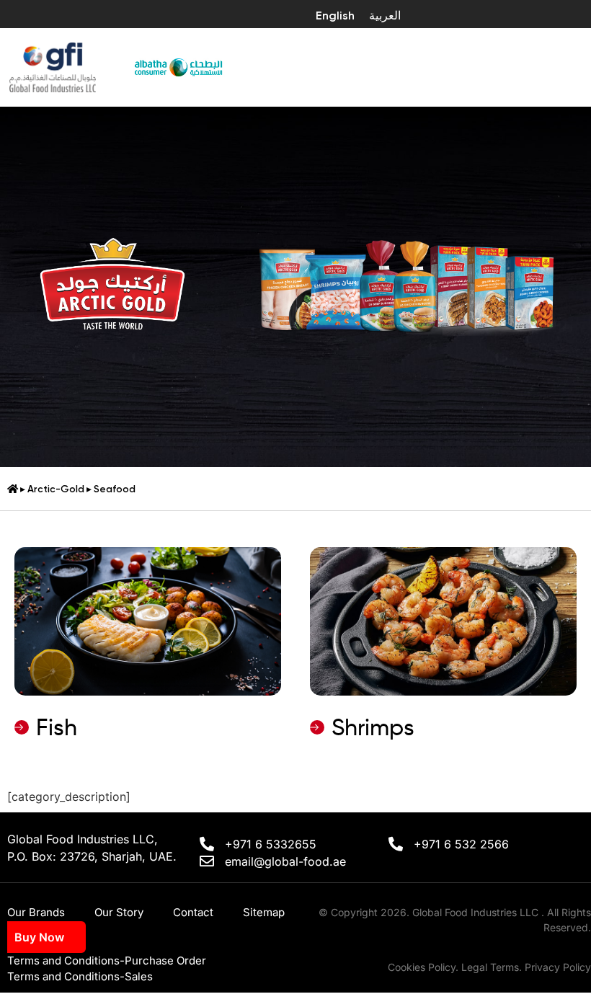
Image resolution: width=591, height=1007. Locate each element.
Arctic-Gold (55, 488)
